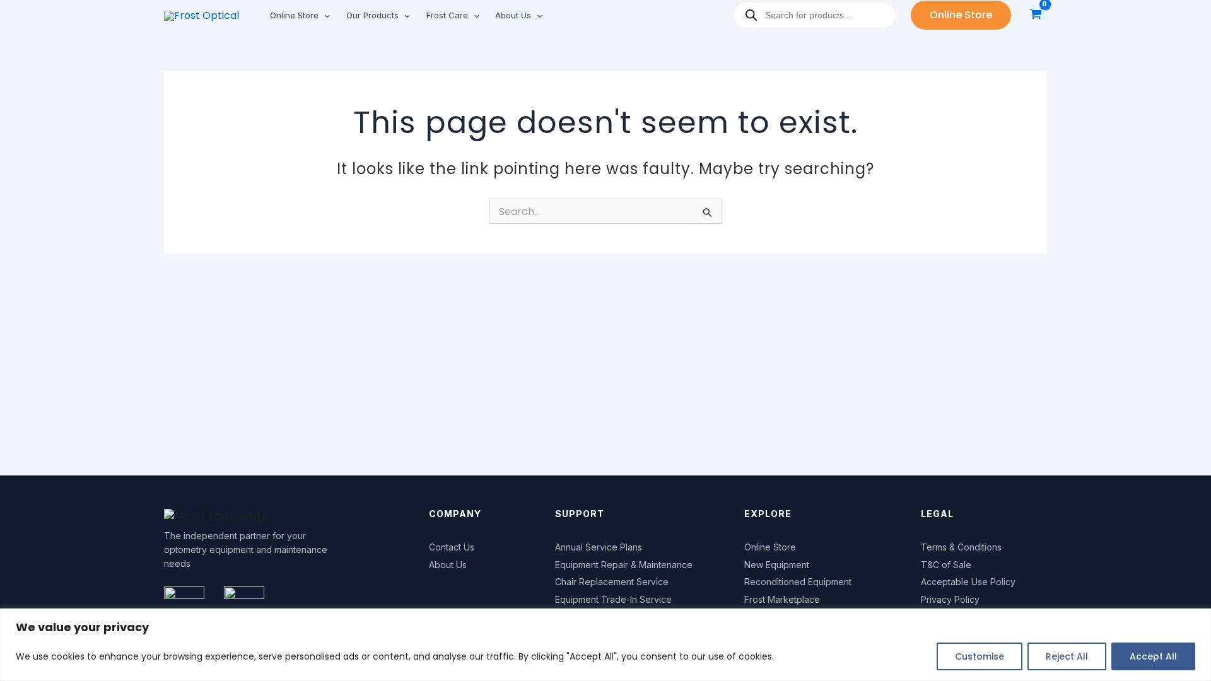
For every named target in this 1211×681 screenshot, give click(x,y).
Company (455, 513)
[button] (324, 15)
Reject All (1067, 656)
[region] (605, 644)
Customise (979, 656)
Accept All (1153, 656)
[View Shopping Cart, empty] (1035, 15)
